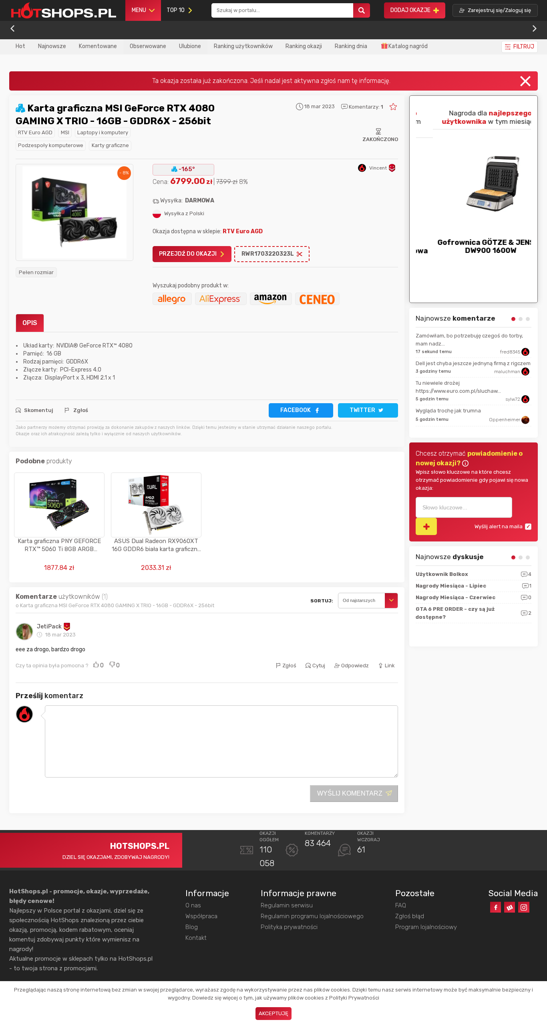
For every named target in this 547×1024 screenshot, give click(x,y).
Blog (191, 927)
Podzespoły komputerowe (50, 145)
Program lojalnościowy (426, 927)
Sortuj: (321, 601)
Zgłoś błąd (409, 916)
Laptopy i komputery (102, 132)
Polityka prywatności (289, 927)
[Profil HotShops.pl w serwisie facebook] (495, 907)
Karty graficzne (110, 145)
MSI (65, 132)
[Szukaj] (361, 10)
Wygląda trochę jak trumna (448, 411)
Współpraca (201, 916)
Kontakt (196, 937)
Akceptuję (273, 1013)
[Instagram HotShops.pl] (523, 907)
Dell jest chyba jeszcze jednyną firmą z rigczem (473, 363)
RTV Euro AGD (35, 132)
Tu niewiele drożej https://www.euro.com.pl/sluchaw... (458, 387)
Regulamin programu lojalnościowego (312, 916)
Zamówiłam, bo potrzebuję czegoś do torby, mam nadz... (469, 340)
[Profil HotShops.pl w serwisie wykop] (509, 907)
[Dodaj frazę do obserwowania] (426, 526)
